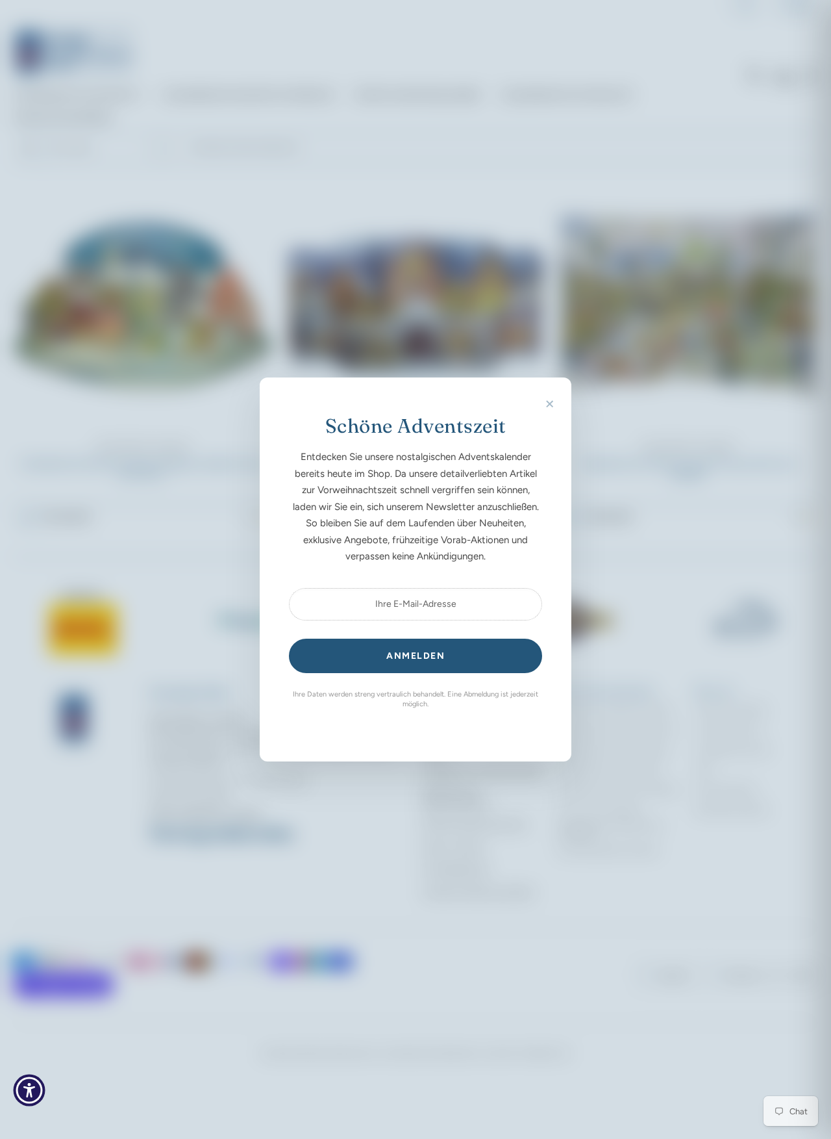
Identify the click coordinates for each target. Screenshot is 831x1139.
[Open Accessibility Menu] (29, 1090)
